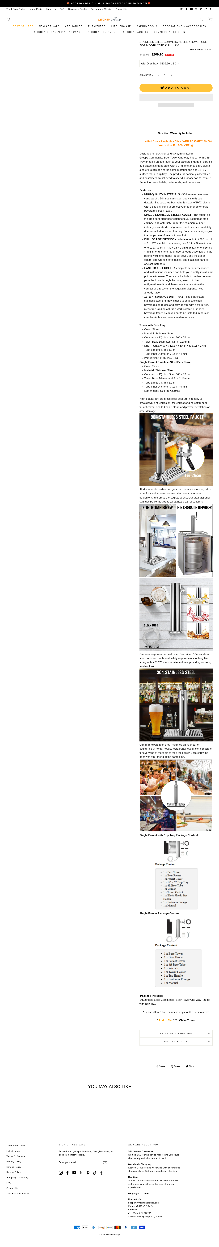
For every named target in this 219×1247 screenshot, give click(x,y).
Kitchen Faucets (135, 32)
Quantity (146, 75)
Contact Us (121, 9)
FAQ (62, 9)
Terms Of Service (15, 1156)
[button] (176, 97)
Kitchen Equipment (102, 32)
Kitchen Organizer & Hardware (58, 32)
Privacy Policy (13, 1161)
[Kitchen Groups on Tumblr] (101, 1173)
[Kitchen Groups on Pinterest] (88, 1173)
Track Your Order (15, 9)
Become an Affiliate (101, 9)
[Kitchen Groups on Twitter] (81, 1173)
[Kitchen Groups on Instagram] (61, 1173)
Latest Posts (35, 9)
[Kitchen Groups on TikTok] (95, 1173)
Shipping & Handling (176, 1034)
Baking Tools (147, 26)
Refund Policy (13, 1167)
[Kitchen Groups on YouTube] (74, 1173)
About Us (51, 9)
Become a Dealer (77, 9)
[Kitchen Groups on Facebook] (67, 1173)
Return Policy (176, 1041)
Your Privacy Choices (17, 1193)
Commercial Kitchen (169, 32)
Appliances (74, 26)
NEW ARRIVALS (49, 26)
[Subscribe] (105, 1162)
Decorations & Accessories (184, 26)
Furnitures (97, 26)
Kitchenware (121, 26)
